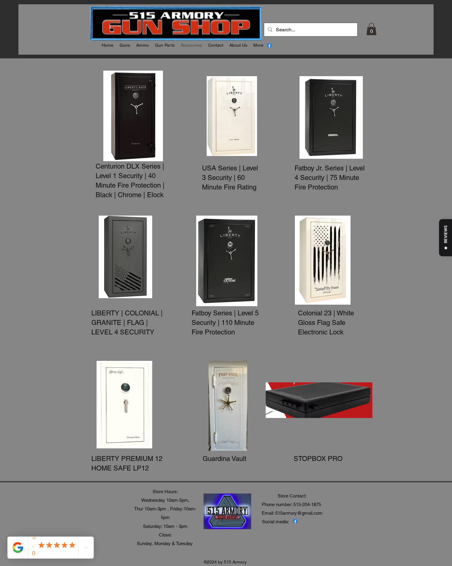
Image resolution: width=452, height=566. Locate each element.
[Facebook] (269, 45)
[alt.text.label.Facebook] (295, 521)
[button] (371, 29)
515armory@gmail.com (299, 513)
